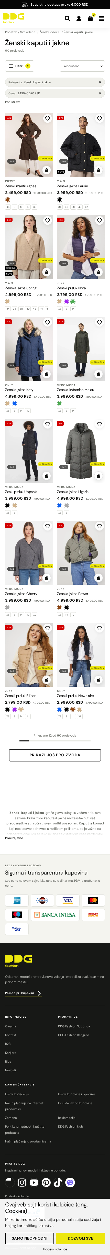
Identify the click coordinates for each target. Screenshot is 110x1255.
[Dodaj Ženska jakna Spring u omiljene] (47, 220)
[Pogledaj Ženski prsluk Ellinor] (29, 655)
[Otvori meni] (101, 18)
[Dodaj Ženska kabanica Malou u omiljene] (99, 322)
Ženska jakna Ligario (73, 491)
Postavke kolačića (17, 1196)
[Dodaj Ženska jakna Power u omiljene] (99, 526)
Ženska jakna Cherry (21, 593)
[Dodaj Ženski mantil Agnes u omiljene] (47, 118)
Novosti (10, 1070)
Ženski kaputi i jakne (78, 32)
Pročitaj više (14, 838)
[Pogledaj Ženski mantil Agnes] (29, 145)
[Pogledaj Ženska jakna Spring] (29, 247)
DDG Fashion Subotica (74, 1026)
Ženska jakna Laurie (72, 186)
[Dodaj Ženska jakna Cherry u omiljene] (47, 526)
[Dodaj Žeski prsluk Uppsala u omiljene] (47, 424)
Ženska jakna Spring (20, 288)
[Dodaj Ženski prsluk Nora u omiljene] (99, 220)
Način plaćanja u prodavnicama (28, 1141)
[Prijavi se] (78, 18)
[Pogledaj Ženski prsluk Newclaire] (81, 655)
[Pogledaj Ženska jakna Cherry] (29, 553)
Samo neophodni (29, 1238)
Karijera (10, 1053)
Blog (8, 1061)
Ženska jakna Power (72, 593)
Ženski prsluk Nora (71, 288)
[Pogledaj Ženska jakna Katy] (29, 349)
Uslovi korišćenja (17, 1094)
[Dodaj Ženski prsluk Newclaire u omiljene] (99, 628)
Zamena (11, 1118)
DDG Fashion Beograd (73, 1035)
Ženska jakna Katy (19, 389)
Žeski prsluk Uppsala (21, 491)
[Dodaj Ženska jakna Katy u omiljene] (47, 322)
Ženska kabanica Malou (75, 389)
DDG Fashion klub (70, 1126)
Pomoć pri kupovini (19, 993)
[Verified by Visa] (17, 929)
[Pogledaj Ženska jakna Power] (81, 553)
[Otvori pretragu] (67, 18)
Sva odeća (28, 32)
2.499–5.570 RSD (24, 93)
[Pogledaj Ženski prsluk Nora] (81, 247)
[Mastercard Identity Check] (93, 915)
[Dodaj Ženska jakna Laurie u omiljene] (99, 118)
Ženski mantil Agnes (20, 186)
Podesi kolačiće (55, 1249)
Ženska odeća (49, 32)
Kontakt (10, 1035)
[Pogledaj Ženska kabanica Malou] (81, 349)
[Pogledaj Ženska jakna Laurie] (81, 145)
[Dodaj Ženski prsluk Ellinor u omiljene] (47, 628)
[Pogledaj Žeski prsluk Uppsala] (29, 451)
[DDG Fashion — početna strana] (13, 18)
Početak (11, 32)
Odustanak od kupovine (75, 1103)
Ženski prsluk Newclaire (75, 695)
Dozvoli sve (80, 1238)
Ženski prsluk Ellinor (20, 695)
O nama (10, 1026)
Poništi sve (12, 102)
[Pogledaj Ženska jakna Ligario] (81, 451)
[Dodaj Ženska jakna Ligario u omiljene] (99, 424)
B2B (7, 1044)
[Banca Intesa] (55, 915)
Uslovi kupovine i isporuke (76, 1094)
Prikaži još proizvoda (55, 755)
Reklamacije (66, 1118)
